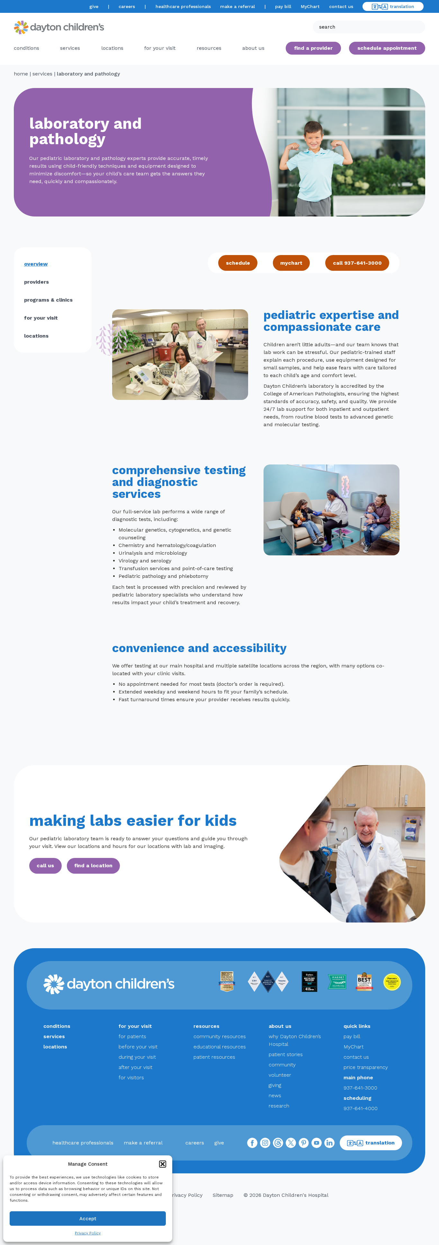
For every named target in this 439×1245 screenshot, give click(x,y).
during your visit (137, 1057)
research (279, 1106)
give (93, 6)
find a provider (313, 48)
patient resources (214, 1057)
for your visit (159, 48)
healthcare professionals (183, 6)
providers (36, 282)
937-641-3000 (360, 1088)
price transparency (366, 1067)
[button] (162, 1164)
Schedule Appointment (387, 48)
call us (45, 865)
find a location (93, 865)
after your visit (135, 1067)
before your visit (138, 1047)
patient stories (286, 1054)
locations (112, 48)
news (275, 1095)
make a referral (237, 6)
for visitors (131, 1077)
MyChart (310, 6)
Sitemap (223, 1195)
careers (127, 6)
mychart (291, 263)
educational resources (219, 1047)
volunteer (280, 1075)
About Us (253, 48)
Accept (87, 1219)
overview (36, 264)
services (70, 48)
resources (209, 48)
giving (275, 1085)
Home (21, 74)
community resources (219, 1036)
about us (280, 1026)
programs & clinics (48, 300)
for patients (132, 1036)
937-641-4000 (361, 1108)
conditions (26, 48)
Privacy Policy (88, 1233)
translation (402, 6)
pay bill (283, 6)
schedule (238, 263)
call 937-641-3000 (357, 263)
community (282, 1065)
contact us (341, 6)
